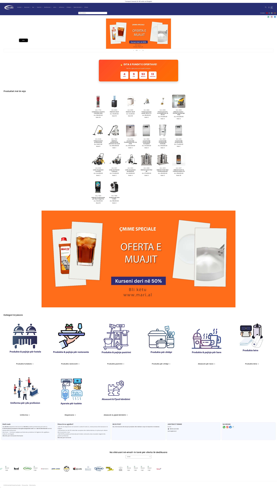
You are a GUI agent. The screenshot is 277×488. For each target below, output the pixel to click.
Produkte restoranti (69, 364)
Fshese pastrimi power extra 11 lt (146, 112)
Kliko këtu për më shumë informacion (13, 436)
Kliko (11, 40)
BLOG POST (117, 424)
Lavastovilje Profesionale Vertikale (162, 142)
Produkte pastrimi (114, 364)
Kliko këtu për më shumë (64, 437)
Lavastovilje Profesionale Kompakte (146, 142)
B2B (275, 13)
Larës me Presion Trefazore (114, 170)
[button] (19, 7)
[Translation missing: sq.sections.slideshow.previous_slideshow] (133, 50)
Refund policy (32, 485)
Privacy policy (25, 485)
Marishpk (9, 485)
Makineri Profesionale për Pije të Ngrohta (98, 198)
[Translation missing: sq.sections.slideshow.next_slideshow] (139, 50)
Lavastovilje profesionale (179, 141)
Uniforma (24, 415)
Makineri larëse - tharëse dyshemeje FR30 (179, 113)
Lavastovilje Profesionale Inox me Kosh (130, 142)
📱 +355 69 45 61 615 (173, 429)
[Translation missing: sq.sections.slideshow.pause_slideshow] (143, 50)
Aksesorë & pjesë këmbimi (115, 415)
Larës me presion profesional (130, 170)
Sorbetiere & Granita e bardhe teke (98, 112)
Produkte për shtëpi (160, 364)
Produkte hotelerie (24, 364)
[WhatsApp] (268, 17)
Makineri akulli (114, 112)
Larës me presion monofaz (98, 170)
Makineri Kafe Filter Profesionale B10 (163, 170)
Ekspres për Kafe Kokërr (114, 198)
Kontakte (262, 13)
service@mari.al (172, 431)
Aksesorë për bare (205, 364)
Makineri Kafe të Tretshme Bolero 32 (179, 170)
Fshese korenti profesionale (98, 141)
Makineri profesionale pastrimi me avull (114, 142)
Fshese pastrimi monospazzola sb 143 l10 (162, 113)
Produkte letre (251, 364)
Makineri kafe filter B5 (146, 170)
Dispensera (69, 415)
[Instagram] (271, 17)
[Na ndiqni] (149, 456)
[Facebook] (275, 17)
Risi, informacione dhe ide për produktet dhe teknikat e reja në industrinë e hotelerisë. (136, 426)
